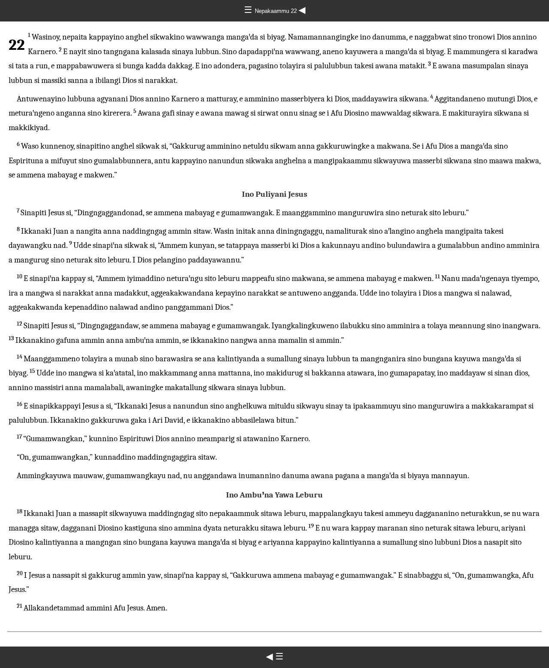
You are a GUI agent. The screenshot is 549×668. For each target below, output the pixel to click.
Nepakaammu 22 (277, 11)
